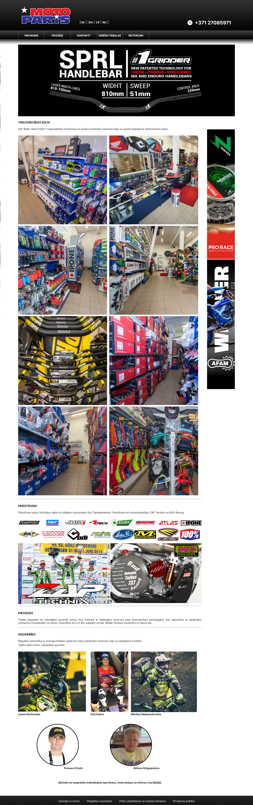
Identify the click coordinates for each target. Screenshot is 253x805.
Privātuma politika (184, 801)
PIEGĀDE (57, 35)
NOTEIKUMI (136, 35)
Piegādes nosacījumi (99, 801)
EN (90, 22)
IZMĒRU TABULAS (110, 35)
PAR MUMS (31, 35)
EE (83, 22)
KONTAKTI (83, 35)
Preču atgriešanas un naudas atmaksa (142, 801)
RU (104, 22)
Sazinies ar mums (69, 801)
